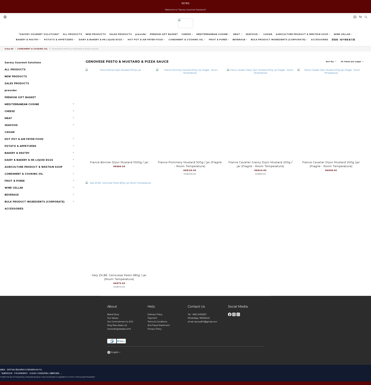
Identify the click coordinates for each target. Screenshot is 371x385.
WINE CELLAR (342, 34)
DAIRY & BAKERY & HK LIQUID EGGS (100, 39)
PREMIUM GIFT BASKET (164, 34)
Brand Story (113, 314)
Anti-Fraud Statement (159, 325)
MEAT (236, 34)
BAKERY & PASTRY (27, 39)
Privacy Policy (155, 329)
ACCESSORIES (319, 39)
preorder (140, 34)
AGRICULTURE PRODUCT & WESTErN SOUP (302, 34)
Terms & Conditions (157, 321)
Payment (152, 318)
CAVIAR (267, 34)
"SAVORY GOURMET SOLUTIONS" (39, 34)
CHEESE (186, 34)
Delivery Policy (155, 314)
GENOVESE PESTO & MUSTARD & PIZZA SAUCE (75, 49)
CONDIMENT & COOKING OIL (186, 39)
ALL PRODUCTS (72, 34)
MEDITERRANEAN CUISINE (212, 34)
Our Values (112, 318)
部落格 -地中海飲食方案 (343, 39)
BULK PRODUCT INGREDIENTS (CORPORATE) (278, 39)
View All (9, 49)
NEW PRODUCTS (96, 34)
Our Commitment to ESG (120, 321)
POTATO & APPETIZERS (58, 39)
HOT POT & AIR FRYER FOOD (145, 39)
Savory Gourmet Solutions (23, 62)
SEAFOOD (252, 34)
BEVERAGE (239, 39)
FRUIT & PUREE (218, 39)
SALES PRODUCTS (120, 34)
